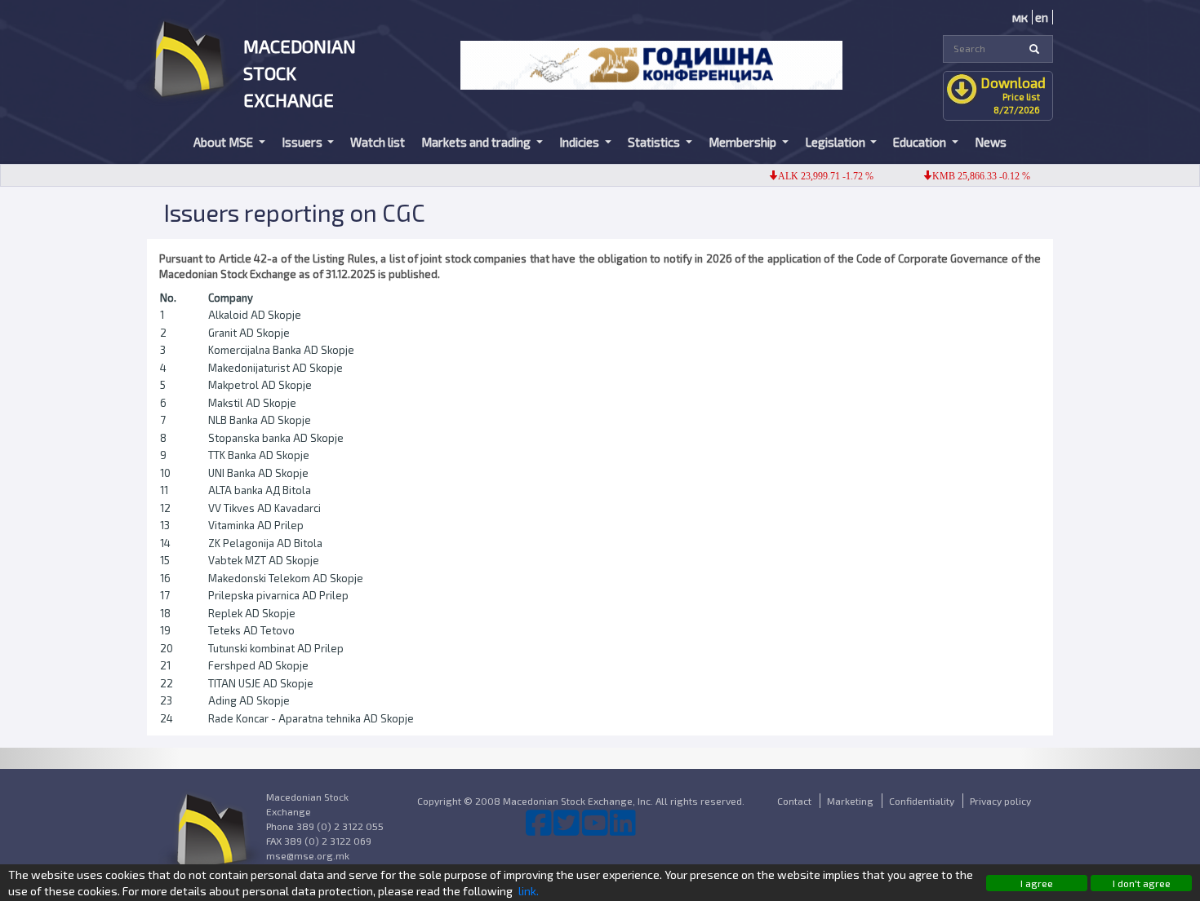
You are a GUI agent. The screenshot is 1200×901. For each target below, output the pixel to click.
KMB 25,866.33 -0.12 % (970, 176)
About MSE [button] (224, 142)
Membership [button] (744, 142)
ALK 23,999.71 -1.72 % (814, 176)
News (991, 142)
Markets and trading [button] (477, 142)
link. (528, 891)
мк (1020, 17)
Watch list (377, 142)
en (1041, 17)
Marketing (850, 800)
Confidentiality (921, 800)
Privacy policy (1000, 800)
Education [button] (921, 142)
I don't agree (1142, 883)
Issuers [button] (303, 142)
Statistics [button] (655, 142)
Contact (794, 800)
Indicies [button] (580, 142)
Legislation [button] (836, 142)
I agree (1036, 883)
